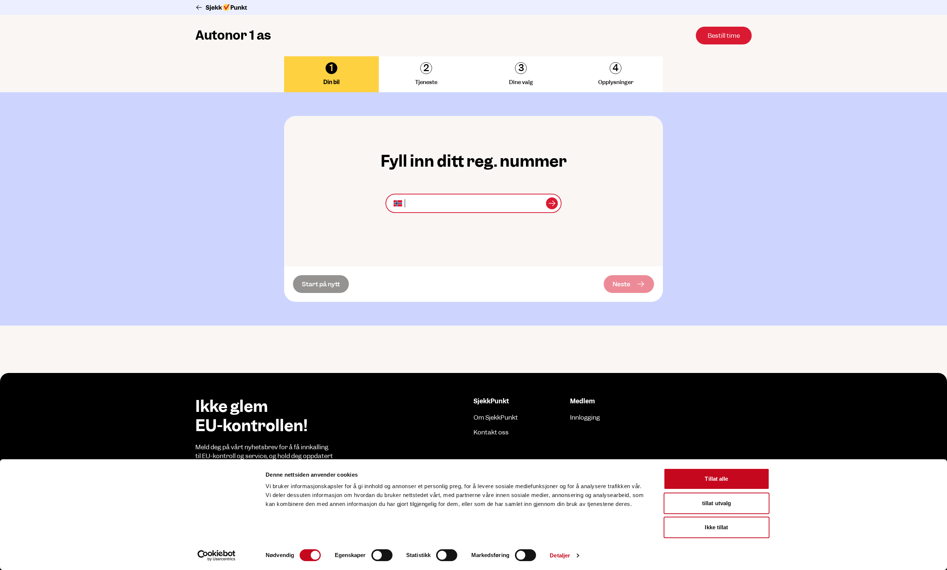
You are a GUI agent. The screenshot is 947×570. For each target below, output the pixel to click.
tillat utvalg (716, 503)
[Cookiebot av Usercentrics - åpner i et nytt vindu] (216, 555)
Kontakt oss (491, 432)
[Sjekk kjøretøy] (552, 203)
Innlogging (585, 417)
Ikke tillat (716, 527)
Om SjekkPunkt (496, 417)
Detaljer (560, 555)
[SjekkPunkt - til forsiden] (473, 7)
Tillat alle (716, 479)
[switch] (381, 555)
